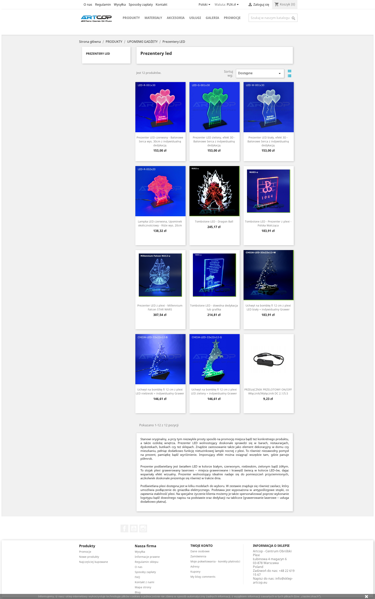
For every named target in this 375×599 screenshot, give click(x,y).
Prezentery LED (98, 53)
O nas (88, 4)
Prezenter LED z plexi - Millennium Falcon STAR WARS (159, 307)
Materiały (153, 18)
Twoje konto (201, 546)
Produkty (131, 18)
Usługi (195, 18)
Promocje (232, 18)
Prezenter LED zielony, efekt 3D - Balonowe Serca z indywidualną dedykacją (214, 141)
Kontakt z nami (144, 582)
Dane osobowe (200, 551)
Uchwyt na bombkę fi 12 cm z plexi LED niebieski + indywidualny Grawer (160, 391)
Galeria (212, 18)
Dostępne (260, 73)
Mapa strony (143, 587)
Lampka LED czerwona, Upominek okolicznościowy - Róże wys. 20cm (160, 223)
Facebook (124, 528)
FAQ (137, 577)
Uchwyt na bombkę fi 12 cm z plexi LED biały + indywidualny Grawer (268, 307)
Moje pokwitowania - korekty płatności (215, 561)
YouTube (134, 528)
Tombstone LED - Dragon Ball (214, 221)
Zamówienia (198, 556)
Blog (138, 592)
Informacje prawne (147, 557)
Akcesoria (176, 18)
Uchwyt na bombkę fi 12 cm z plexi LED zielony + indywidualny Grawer (214, 391)
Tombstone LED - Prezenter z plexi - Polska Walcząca (268, 223)
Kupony (195, 571)
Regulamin (103, 4)
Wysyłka (120, 4)
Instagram (143, 528)
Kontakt (161, 4)
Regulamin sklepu (146, 562)
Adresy (194, 566)
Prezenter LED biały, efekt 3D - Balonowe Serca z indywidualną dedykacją (268, 141)
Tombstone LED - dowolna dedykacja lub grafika (214, 307)
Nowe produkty (89, 557)
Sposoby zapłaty (141, 4)
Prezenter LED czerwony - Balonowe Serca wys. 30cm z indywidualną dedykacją (160, 141)
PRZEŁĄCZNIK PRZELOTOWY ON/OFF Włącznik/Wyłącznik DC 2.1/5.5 (268, 391)
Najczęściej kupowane (93, 562)
